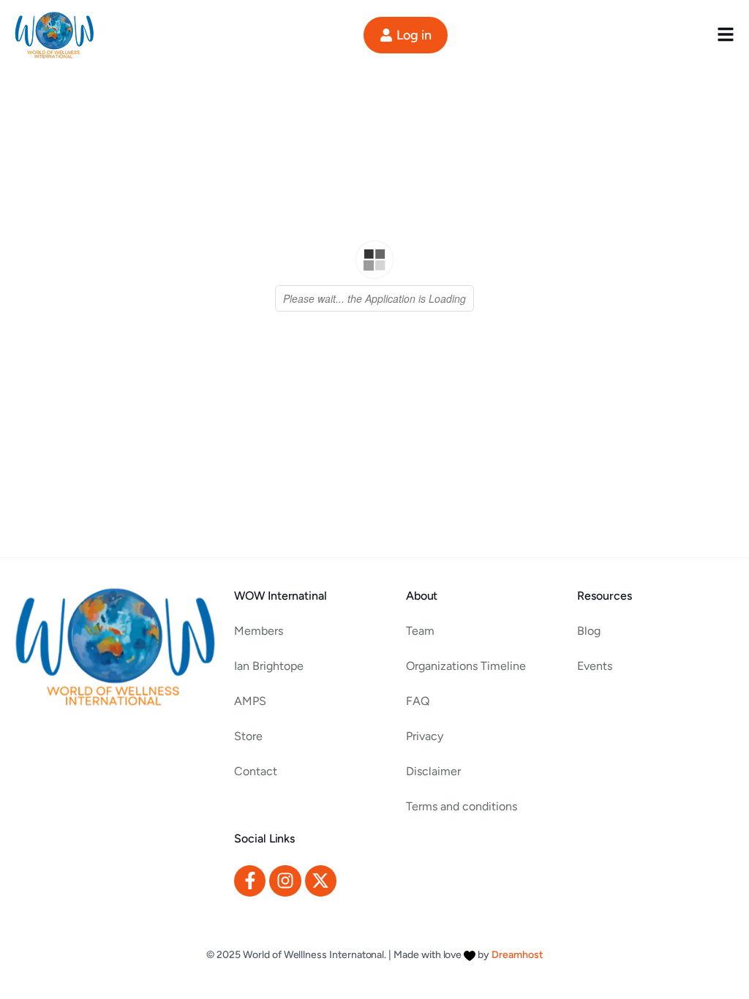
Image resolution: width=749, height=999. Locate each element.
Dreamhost (517, 955)
